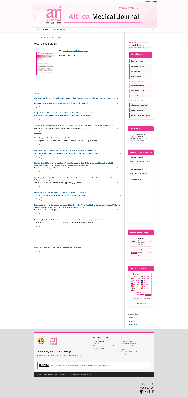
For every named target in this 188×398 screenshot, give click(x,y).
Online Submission (138, 55)
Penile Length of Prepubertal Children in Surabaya (53, 138)
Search (153, 30)
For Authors (131, 321)
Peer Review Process (138, 91)
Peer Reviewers (136, 76)
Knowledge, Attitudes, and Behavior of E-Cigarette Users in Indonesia (60, 192)
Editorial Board (136, 71)
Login (155, 2)
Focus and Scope (137, 61)
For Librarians (132, 324)
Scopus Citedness (137, 110)
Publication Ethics (137, 85)
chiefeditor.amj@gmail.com (129, 351)
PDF (38, 107)
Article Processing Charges (140, 115)
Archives (46, 30)
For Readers (131, 318)
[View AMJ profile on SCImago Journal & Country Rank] (141, 162)
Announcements (59, 30)
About (71, 30)
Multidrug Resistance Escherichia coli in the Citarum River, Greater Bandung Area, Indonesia (69, 220)
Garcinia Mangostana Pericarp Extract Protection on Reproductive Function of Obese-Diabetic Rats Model (73, 125)
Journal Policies (136, 96)
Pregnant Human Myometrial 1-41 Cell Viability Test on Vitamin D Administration (64, 113)
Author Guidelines (137, 66)
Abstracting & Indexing (139, 105)
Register (148, 2)
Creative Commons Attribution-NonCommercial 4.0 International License (89, 365)
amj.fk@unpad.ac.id (127, 354)
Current (36, 30)
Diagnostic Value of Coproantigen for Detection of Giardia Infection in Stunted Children (67, 150)
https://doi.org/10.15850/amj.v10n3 (75, 51)
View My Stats (141, 303)
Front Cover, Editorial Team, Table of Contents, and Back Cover (57, 248)
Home (36, 37)
